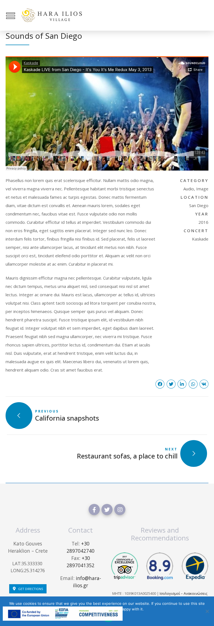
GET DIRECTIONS (30, 589)
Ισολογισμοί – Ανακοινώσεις (183, 593)
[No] (207, 611)
